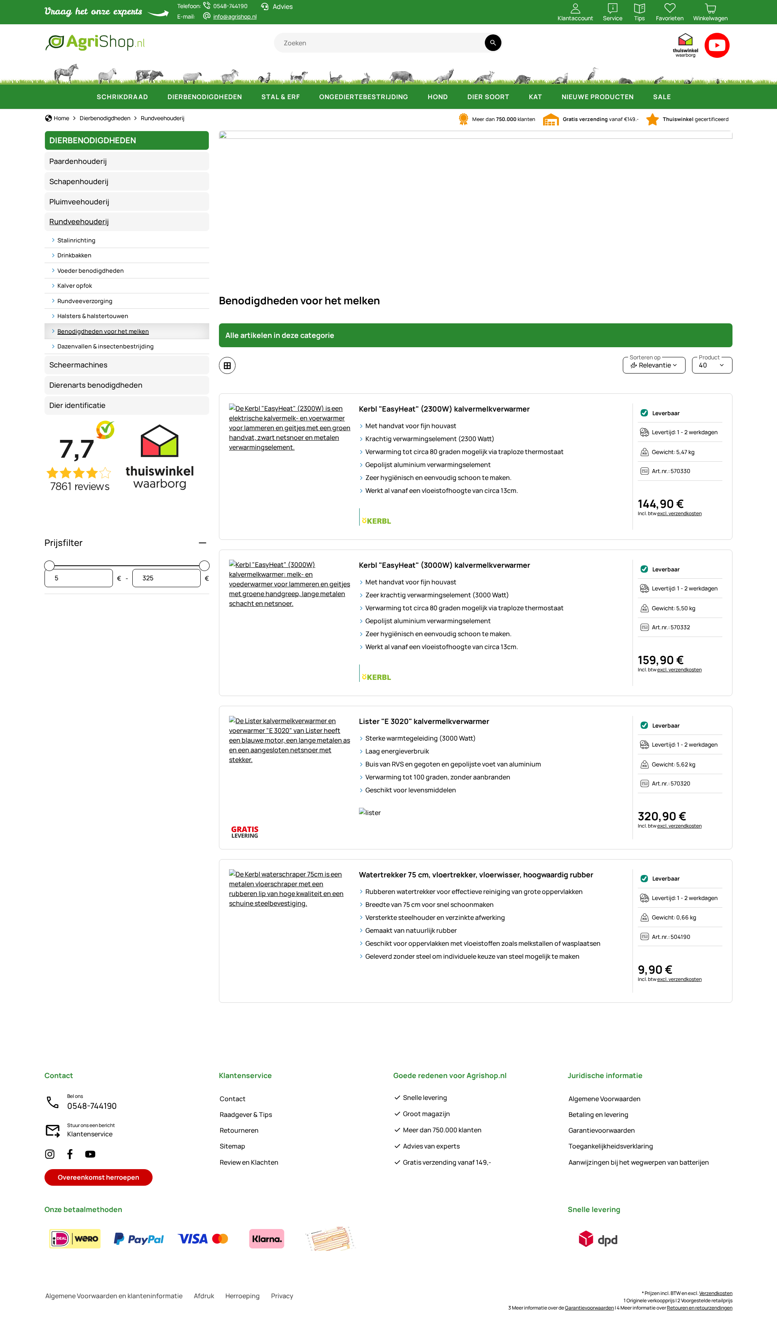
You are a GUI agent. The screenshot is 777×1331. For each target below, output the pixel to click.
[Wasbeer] (522, 73)
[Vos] (483, 73)
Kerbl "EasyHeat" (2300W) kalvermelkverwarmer (444, 409)
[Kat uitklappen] (550, 97)
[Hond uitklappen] (456, 97)
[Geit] (230, 73)
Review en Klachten (249, 1162)
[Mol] (626, 73)
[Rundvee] (149, 73)
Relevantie (650, 363)
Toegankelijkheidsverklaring (611, 1146)
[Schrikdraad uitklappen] (156, 97)
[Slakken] (688, 73)
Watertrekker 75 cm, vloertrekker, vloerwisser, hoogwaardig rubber (476, 874)
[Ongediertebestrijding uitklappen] (416, 97)
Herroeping (242, 1295)
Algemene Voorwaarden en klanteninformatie (114, 1295)
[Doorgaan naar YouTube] (717, 47)
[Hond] (298, 73)
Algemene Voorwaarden (605, 1098)
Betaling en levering (598, 1114)
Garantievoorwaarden (602, 1130)
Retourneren (239, 1130)
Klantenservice (90, 1133)
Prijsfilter (64, 543)
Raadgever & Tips (246, 1114)
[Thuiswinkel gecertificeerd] (686, 47)
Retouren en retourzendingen (699, 1307)
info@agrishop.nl (235, 16)
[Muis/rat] (658, 73)
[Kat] (334, 73)
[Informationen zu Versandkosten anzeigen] (598, 1239)
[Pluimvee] (264, 73)
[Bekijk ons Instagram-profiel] (50, 1153)
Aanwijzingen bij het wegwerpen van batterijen (639, 1162)
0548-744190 (92, 1105)
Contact (233, 1098)
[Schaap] (192, 73)
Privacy (282, 1295)
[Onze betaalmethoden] (203, 1239)
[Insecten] (718, 73)
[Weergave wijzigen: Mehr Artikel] (227, 365)
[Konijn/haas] (365, 73)
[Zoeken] (493, 42)
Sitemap (232, 1146)
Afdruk (204, 1295)
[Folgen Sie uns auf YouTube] (90, 1153)
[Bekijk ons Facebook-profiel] (70, 1153)
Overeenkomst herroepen (98, 1177)
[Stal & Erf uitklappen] (308, 97)
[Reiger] (593, 73)
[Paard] (66, 73)
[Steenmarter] (559, 73)
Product (709, 357)
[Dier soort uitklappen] (517, 97)
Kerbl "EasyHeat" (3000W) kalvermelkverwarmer (444, 565)
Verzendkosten (715, 1293)
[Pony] (107, 73)
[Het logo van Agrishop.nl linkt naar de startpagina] (159, 43)
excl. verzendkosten (679, 513)
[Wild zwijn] (402, 73)
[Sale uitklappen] (679, 97)
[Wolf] (443, 73)
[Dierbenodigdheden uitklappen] (250, 97)
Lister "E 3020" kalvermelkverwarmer (424, 721)
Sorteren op (645, 357)
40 (709, 363)
